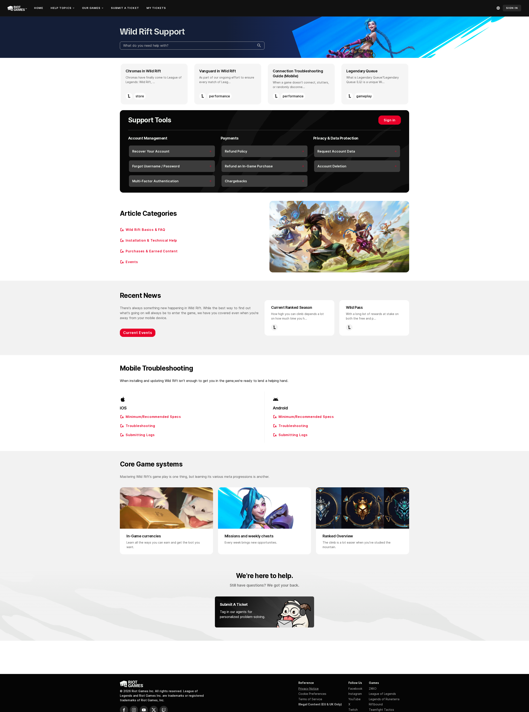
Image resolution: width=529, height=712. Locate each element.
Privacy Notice (308, 688)
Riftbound (376, 704)
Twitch (353, 709)
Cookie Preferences (312, 693)
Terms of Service (310, 699)
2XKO (372, 688)
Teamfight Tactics (381, 709)
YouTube (354, 699)
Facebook (355, 688)
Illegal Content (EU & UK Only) (320, 704)
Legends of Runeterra (384, 699)
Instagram (355, 693)
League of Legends (382, 693)
